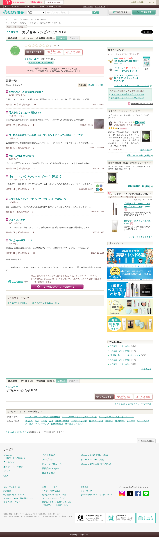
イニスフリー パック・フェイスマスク (79, 416)
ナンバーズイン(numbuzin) (125, 75)
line (146, 493)
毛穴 (37, 421)
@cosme (14, 456)
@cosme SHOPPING (95, 455)
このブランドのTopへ (19, 303)
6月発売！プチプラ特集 (120, 360)
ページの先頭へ (135, 404)
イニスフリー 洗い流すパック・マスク (116, 416)
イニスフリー (13, 32)
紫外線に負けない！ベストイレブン (125, 355)
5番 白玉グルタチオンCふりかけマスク (126, 78)
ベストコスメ (100, 6)
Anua (116, 58)
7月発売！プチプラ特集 (120, 351)
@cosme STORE (93, 459)
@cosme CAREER (96, 464)
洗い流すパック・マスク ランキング (127, 98)
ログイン (150, 2)
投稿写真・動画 (45, 38)
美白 (51, 421)
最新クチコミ (48, 473)
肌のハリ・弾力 (96, 421)
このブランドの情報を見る (16, 26)
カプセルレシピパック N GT (44, 32)
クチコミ (27, 38)
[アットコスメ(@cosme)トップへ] (13, 13)
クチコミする (34, 52)
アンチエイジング (79, 421)
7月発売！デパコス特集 (120, 346)
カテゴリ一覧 (88, 6)
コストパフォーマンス (39, 424)
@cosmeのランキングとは (142, 104)
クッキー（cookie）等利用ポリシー (18, 498)
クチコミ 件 (31, 59)
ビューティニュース (52, 464)
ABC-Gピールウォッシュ (126, 71)
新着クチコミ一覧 (139, 155)
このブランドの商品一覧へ (47, 303)
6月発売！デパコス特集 (120, 364)
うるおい (29, 421)
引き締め (131, 421)
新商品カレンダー (50, 468)
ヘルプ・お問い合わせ (51, 491)
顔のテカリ (120, 421)
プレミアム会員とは (11, 487)
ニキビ (44, 421)
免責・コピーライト (50, 487)
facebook (138, 493)
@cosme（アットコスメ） (55, 432)
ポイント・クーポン (13, 466)
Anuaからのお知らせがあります (125, 58)
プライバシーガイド (11, 502)
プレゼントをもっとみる (139, 237)
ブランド (26, 6)
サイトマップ (86, 491)
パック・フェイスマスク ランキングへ (131, 85)
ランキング (15, 6)
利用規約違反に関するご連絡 (54, 495)
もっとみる (146, 369)
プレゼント (47, 459)
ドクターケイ (119, 68)
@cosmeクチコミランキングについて (96, 495)
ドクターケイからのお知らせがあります (132, 68)
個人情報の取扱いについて (14, 495)
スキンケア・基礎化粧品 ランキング (127, 94)
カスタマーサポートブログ (53, 498)
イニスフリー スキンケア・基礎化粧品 (42, 416)
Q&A (42, 6)
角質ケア (109, 421)
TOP (7, 6)
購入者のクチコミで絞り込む (41, 62)
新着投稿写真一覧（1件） (139, 186)
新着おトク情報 (54, 2)
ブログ (34, 6)
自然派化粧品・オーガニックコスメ (67, 424)
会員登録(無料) (137, 2)
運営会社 (84, 487)
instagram (122, 493)
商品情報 (12, 38)
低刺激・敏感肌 (62, 421)
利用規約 (7, 491)
